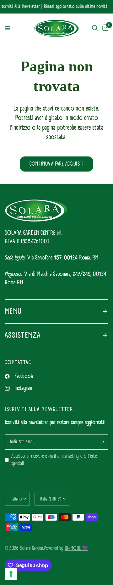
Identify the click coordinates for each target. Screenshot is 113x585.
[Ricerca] (95, 28)
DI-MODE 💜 (76, 548)
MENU (13, 311)
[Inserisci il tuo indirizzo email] (102, 442)
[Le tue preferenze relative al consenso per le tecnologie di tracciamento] (11, 574)
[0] (104, 28)
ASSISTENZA (23, 335)
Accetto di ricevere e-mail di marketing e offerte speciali (54, 460)
